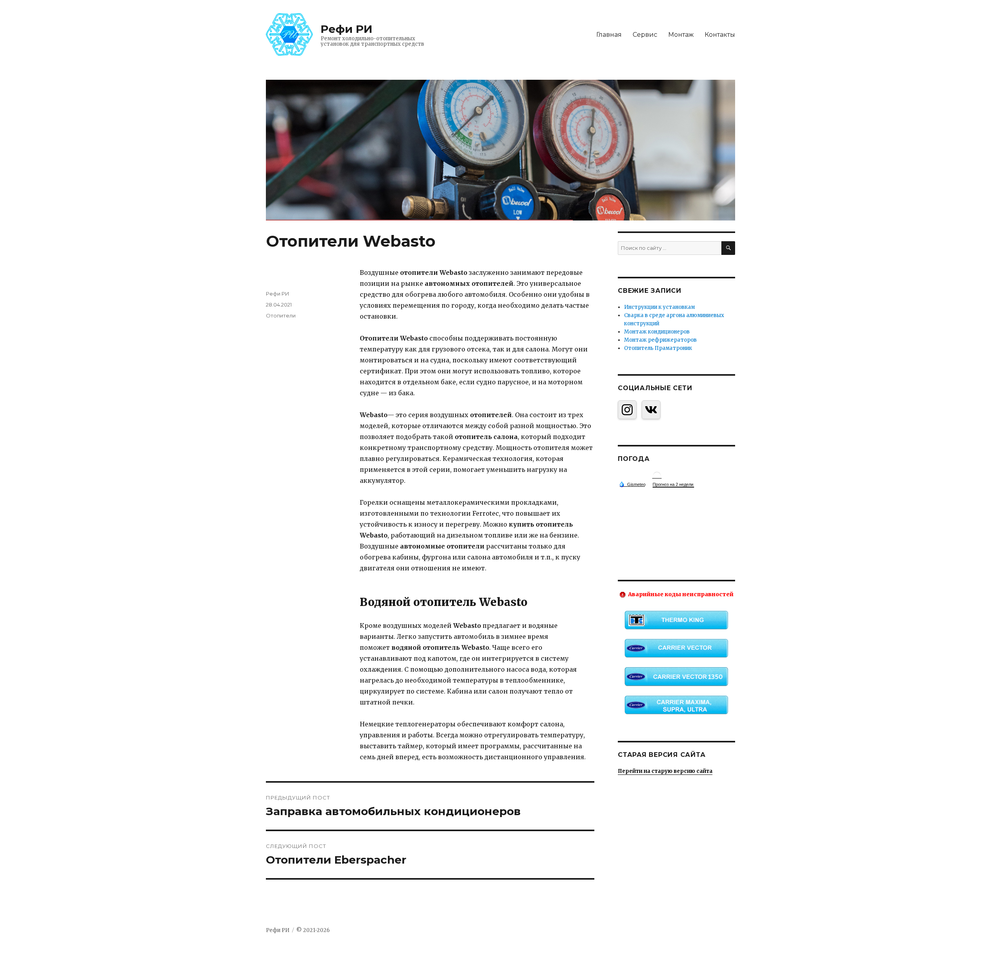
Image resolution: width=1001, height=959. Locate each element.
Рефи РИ (346, 29)
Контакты (720, 34)
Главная (609, 34)
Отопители (281, 315)
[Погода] (632, 484)
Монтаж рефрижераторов (660, 340)
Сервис (645, 34)
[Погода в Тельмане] (657, 475)
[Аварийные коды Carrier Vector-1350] (676, 676)
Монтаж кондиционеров (657, 331)
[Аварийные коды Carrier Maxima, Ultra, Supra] (676, 704)
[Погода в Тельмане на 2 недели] (673, 484)
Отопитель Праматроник (658, 348)
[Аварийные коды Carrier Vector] (676, 648)
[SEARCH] (728, 248)
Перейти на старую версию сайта (665, 771)
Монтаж (681, 34)
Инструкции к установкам (659, 307)
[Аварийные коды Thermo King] (676, 620)
